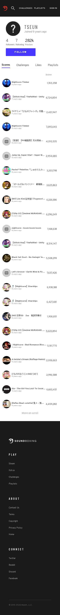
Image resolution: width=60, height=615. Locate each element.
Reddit (12, 565)
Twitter (12, 558)
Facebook (13, 578)
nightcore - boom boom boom (26, 228)
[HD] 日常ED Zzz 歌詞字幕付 (26, 315)
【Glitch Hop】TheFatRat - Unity (28, 97)
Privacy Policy (15, 528)
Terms (11, 514)
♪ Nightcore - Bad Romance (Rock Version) (33, 345)
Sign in (53, 8)
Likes (38, 65)
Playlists (39, 8)
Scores (6, 65)
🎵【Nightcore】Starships (24, 286)
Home (11, 534)
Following (20, 44)
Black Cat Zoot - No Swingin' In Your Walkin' (33, 257)
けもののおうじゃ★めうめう (25, 374)
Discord (12, 571)
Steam (12, 463)
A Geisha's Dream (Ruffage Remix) (28, 359)
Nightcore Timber (20, 82)
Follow (21, 52)
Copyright (13, 521)
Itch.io (12, 470)
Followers (10, 44)
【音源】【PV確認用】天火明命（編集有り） (32, 140)
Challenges (25, 8)
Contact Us (14, 507)
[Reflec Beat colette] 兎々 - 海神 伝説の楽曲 (33, 403)
